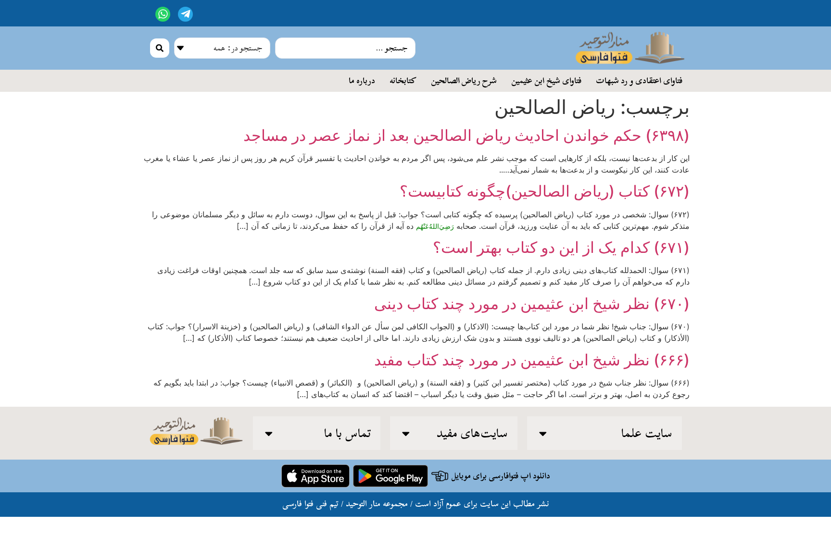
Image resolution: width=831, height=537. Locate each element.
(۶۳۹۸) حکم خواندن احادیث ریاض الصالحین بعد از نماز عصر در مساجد (466, 135)
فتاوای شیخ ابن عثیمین (546, 80)
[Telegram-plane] (185, 14)
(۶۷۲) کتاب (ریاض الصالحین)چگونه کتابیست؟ (545, 191)
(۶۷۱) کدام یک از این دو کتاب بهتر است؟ (561, 247)
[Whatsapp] (162, 14)
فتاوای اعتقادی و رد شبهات (639, 80)
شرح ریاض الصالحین (464, 80)
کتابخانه (403, 80)
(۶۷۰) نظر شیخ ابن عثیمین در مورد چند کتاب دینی (532, 303)
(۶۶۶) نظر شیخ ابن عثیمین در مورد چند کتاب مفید (532, 359)
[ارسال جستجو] (159, 48)
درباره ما (362, 80)
